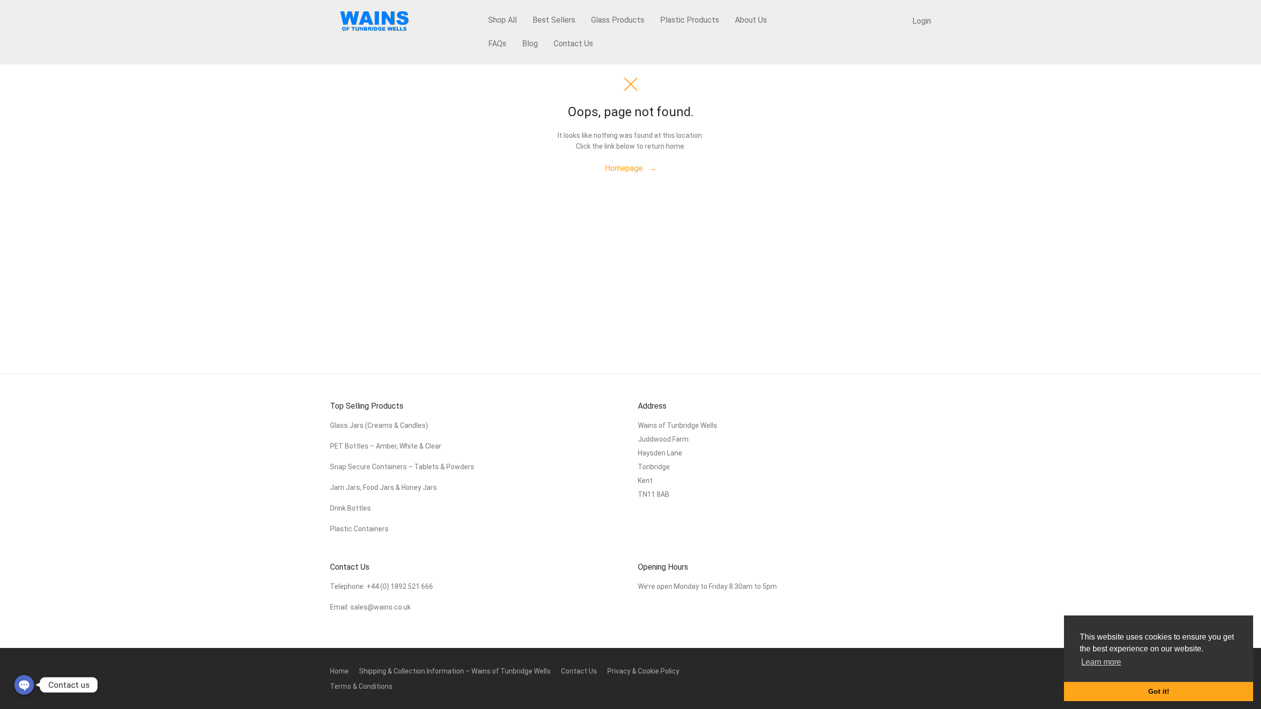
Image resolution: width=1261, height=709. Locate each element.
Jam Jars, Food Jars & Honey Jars (383, 487)
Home (339, 671)
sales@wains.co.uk (380, 607)
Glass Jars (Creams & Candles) (379, 425)
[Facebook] (911, 670)
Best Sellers (553, 20)
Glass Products (617, 20)
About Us (751, 20)
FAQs (497, 43)
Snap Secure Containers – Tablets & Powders (402, 467)
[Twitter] (927, 670)
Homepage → (631, 168)
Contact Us (573, 43)
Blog (530, 43)
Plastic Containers (359, 529)
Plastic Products (689, 20)
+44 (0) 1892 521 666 (399, 586)
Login (921, 21)
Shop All (502, 20)
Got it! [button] (1158, 691)
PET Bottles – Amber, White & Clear (386, 446)
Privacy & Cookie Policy (643, 671)
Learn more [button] (1101, 662)
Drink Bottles (350, 508)
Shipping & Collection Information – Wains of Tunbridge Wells (455, 671)
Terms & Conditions (361, 686)
